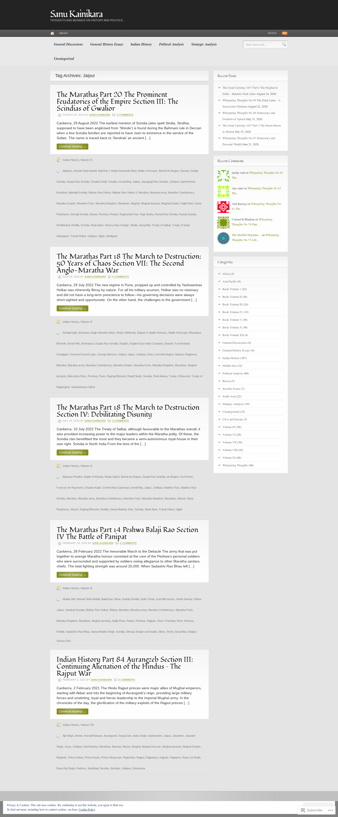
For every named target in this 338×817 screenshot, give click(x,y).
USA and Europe (232, 419)
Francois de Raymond (69, 487)
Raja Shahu (147, 214)
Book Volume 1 (231, 289)
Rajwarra (175, 757)
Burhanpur (87, 343)
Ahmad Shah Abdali (85, 170)
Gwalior (112, 181)
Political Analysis (171, 44)
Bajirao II (142, 332)
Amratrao (83, 332)
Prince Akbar (75, 757)
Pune (102, 376)
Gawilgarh (62, 354)
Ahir (73, 599)
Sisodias (115, 768)
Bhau (118, 599)
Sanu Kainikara (76, 14)
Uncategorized (64, 58)
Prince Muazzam (111, 757)
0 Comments (125, 114)
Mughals (61, 757)
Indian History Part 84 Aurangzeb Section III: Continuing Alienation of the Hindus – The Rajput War (125, 666)
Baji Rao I (104, 170)
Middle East (229, 365)
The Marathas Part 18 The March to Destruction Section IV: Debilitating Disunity (128, 411)
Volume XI (229, 457)
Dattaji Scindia (130, 599)
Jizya (68, 746)
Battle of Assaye (147, 170)
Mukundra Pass (76, 376)
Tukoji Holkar (78, 236)
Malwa (113, 609)
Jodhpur (174, 181)
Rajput (140, 757)
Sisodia (104, 768)
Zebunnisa (138, 768)
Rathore (81, 768)
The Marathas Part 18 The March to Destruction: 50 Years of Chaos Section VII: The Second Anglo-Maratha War (129, 263)
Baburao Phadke (73, 476)
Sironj (170, 631)
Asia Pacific (229, 281)
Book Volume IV (232, 312)
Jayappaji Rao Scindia (154, 181)
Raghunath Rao (129, 214)
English (124, 343)
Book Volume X (232, 327)
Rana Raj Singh (65, 768)
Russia (226, 381)
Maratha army (158, 192)
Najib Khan (187, 203)
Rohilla (75, 225)
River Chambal (166, 620)
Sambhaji (93, 768)
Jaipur (136, 181)
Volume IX (86, 159)
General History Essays (106, 44)
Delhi (143, 599)
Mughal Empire (170, 203)
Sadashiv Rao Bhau (78, 631)
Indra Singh (139, 735)
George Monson (107, 354)
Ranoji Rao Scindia (166, 214)
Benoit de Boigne (169, 170)
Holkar (122, 354)
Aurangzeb (110, 735)
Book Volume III (232, 304)
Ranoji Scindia (187, 214)
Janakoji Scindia (74, 609)
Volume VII (229, 442)
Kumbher (61, 192)
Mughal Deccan (151, 746)
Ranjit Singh (134, 376)
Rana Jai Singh (191, 757)
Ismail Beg (125, 181)
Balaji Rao (107, 599)
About (63, 33)
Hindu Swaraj (184, 599)
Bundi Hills (74, 343)
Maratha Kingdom (106, 203)
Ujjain (101, 236)
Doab (151, 599)
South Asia (229, 396)
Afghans (67, 170)
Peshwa (103, 214)
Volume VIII (87, 724)
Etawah (169, 343)
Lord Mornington (164, 354)
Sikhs (161, 631)
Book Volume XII (233, 335)
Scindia (85, 225)
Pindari (114, 214)
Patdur (130, 620)
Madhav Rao (171, 487)
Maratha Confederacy (181, 192)
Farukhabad (182, 343)
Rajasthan (129, 757)
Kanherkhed (187, 181)
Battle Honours (158, 332)
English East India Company (146, 343)
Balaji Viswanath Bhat (124, 170)
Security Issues (231, 388)
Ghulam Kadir (99, 181)
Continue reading (72, 146)
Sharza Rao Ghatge (117, 225)
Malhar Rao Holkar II (124, 192)
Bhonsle (61, 343)
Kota (150, 354)
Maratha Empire (65, 203)
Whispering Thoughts (235, 465)
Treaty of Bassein (179, 376)
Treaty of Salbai (161, 225)
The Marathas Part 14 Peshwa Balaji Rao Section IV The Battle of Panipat (127, 533)
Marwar (116, 746)
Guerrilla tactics (165, 599)
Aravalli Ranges (93, 735)
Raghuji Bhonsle (116, 376)
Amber (78, 735)
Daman (184, 170)
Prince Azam (92, 757)
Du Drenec (186, 476)
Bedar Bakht (112, 476)
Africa (226, 274)
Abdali (66, 599)
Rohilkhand (63, 225)
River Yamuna (185, 620)
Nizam (93, 214)
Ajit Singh (68, 735)
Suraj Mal (144, 225)
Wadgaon (112, 236)
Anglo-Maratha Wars (103, 332)
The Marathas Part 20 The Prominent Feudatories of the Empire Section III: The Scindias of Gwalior (117, 101)
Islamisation (155, 735)
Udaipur (92, 236)
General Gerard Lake (83, 354)
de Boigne (173, 476)
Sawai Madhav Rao (121, 509)
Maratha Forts (85, 203)
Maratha (143, 192)
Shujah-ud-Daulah (146, 631)
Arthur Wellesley (126, 332)
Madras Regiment (185, 354)
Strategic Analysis (204, 44)
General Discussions (68, 44)
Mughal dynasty (150, 203)
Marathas (123, 203)
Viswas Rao (63, 640)
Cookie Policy (87, 809)
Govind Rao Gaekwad (115, 487)
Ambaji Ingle (70, 332)
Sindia (134, 225)
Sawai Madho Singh (103, 631)
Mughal (135, 203)
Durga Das (124, 735)
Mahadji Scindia (78, 192)
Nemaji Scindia (79, 214)
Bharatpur (195, 332)
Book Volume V (232, 320)
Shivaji (130, 631)
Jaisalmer (178, 735)
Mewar (181, 498)
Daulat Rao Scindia (78, 181)
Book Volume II (231, 297)
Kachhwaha (91, 746)
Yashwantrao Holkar (83, 387)
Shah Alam (97, 225)
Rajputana (152, 757)
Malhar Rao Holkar (100, 192)
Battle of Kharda (93, 476)
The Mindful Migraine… (246, 235)
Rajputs (151, 620)
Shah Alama (160, 376)
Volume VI (229, 434)
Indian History (141, 44)
